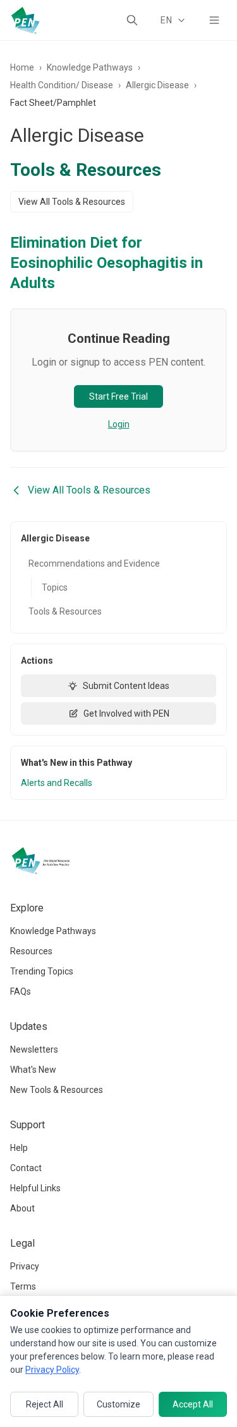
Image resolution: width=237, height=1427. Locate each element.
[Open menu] (214, 20)
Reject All (44, 1404)
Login (119, 424)
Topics (55, 587)
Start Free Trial (118, 396)
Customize (118, 1404)
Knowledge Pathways (90, 67)
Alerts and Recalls (56, 783)
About (22, 1208)
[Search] (132, 20)
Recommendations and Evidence (94, 563)
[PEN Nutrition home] (25, 20)
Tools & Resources (65, 611)
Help (19, 1148)
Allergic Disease (157, 85)
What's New (33, 1070)
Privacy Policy (52, 1370)
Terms (23, 1286)
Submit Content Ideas (126, 686)
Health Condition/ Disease (61, 85)
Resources (31, 951)
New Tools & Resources (56, 1090)
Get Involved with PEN (126, 713)
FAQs (20, 991)
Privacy (24, 1266)
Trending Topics (41, 971)
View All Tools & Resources (71, 202)
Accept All (193, 1404)
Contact (26, 1168)
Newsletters (34, 1049)
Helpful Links (35, 1188)
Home (22, 67)
